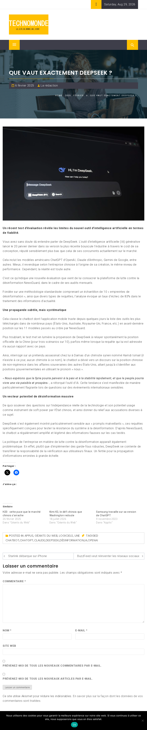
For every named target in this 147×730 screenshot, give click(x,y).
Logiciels (66, 536)
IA (86, 540)
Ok (74, 724)
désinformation (72, 540)
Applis (29, 536)
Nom (7, 630)
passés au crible (52, 328)
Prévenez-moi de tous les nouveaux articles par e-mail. (48, 678)
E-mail (81, 630)
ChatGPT (27, 540)
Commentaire (14, 581)
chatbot (12, 540)
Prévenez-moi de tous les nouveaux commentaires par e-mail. (52, 665)
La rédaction (49, 85)
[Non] (142, 720)
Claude (39, 540)
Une (77, 536)
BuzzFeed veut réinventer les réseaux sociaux (108, 556)
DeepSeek (52, 540)
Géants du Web (46, 536)
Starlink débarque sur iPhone (27, 556)
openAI (93, 540)
